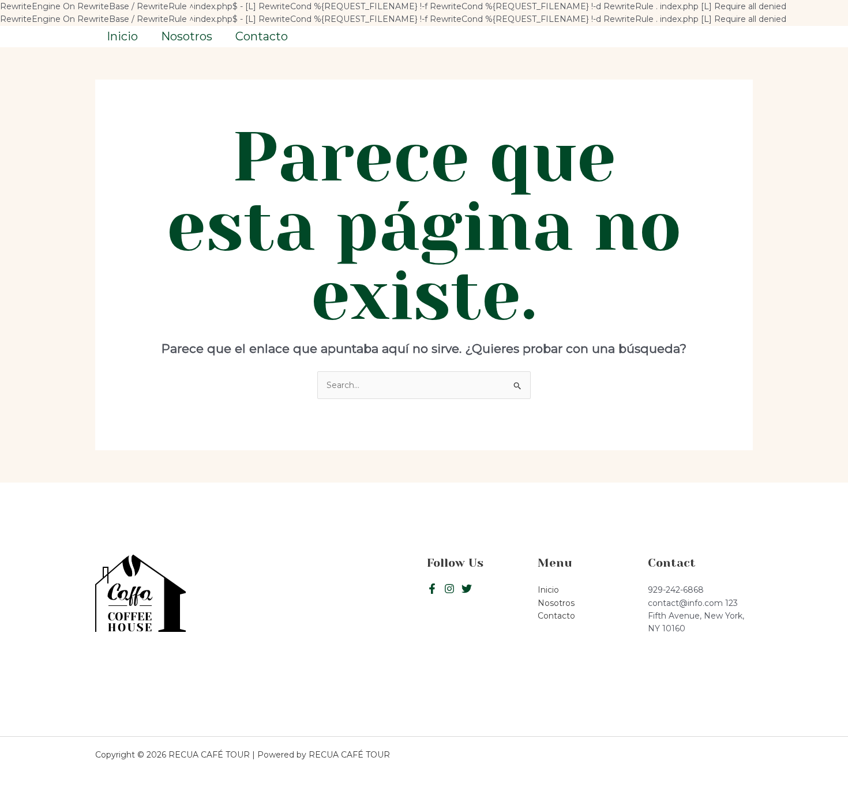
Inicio (122, 36)
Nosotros (186, 36)
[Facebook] (432, 588)
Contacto (261, 36)
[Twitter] (449, 588)
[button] (700, 36)
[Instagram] (466, 588)
